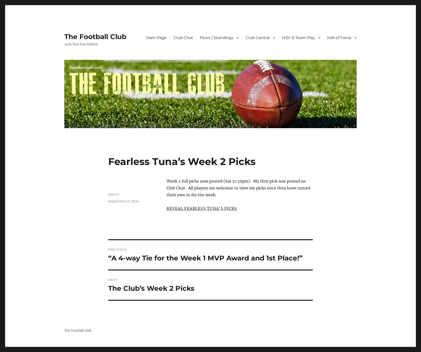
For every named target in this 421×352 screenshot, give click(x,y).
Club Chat (183, 37)
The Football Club (95, 36)
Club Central (258, 37)
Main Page (156, 37)
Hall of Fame (339, 37)
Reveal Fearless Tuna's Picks (202, 208)
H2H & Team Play (298, 37)
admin (113, 194)
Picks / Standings (216, 37)
